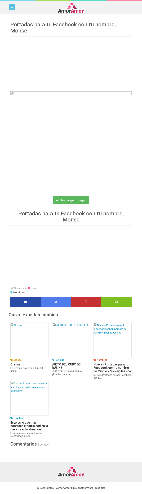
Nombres (19, 292)
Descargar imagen (72, 200)
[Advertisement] (71, 62)
